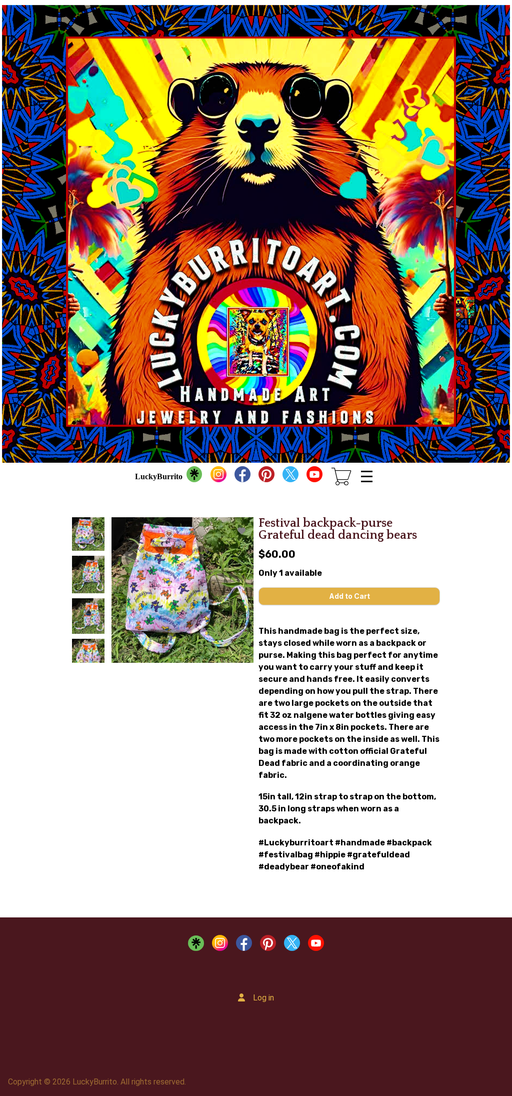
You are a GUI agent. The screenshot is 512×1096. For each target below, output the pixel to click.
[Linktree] (194, 477)
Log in (263, 997)
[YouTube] (314, 477)
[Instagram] (218, 477)
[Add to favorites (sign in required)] (242, 531)
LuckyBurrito (158, 476)
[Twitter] (290, 477)
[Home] (256, 231)
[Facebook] (242, 477)
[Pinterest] (266, 477)
